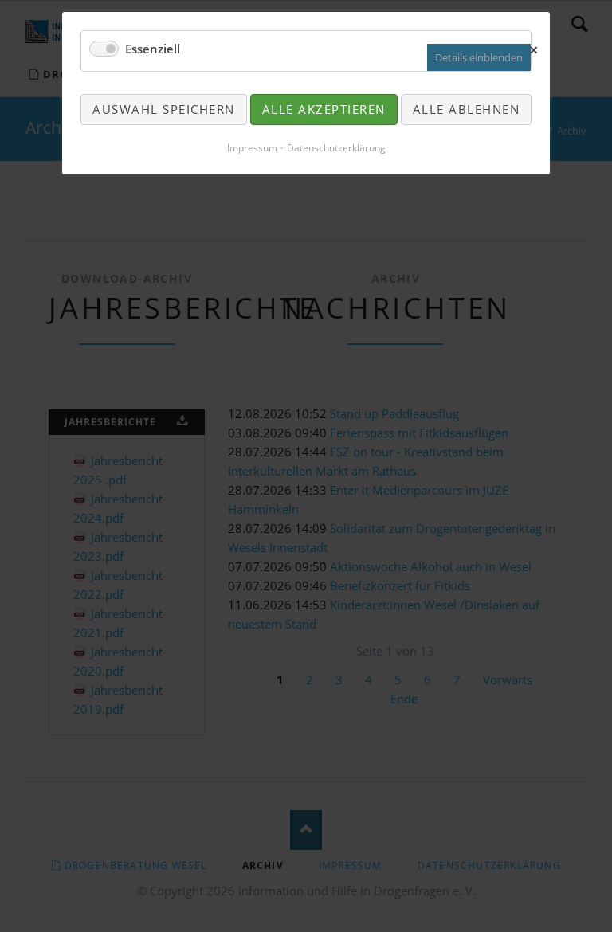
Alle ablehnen (466, 109)
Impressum (252, 148)
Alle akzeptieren (324, 109)
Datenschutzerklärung (336, 148)
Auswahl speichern (163, 109)
